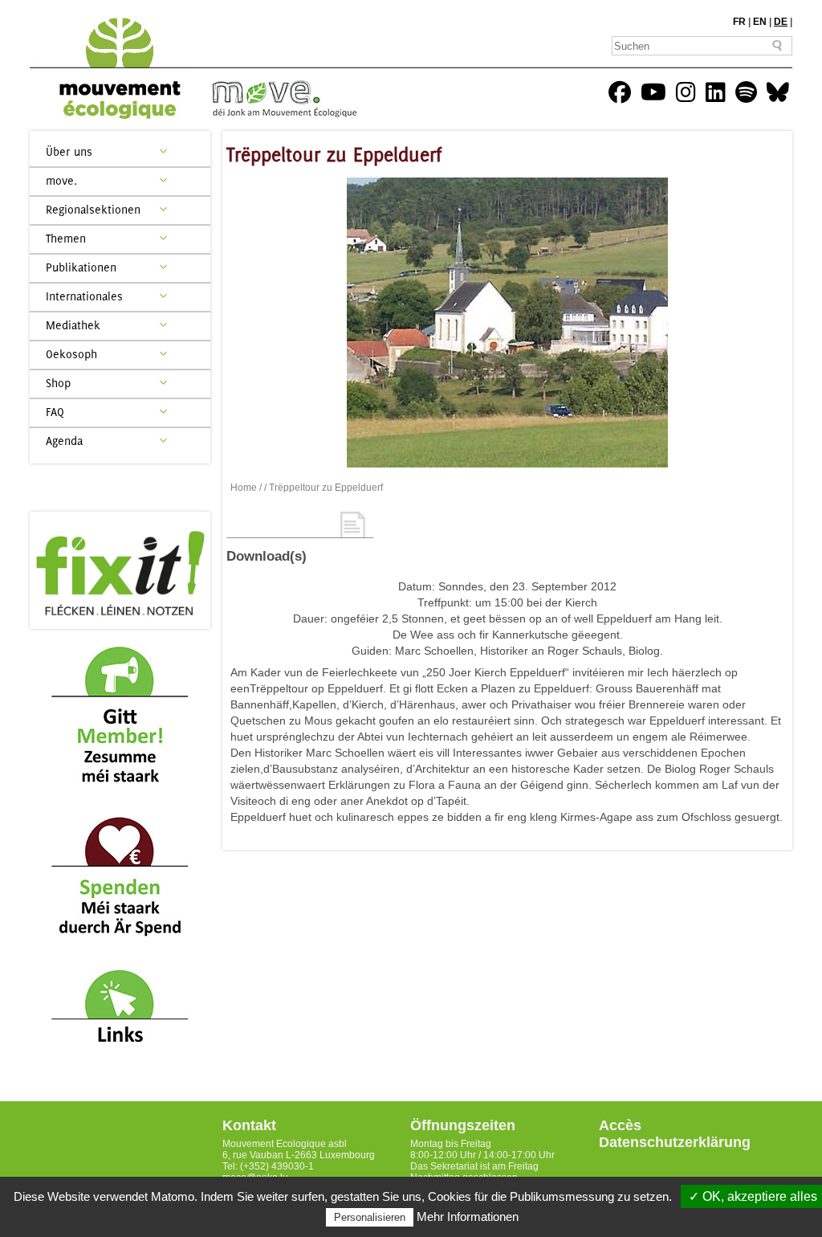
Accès (620, 1125)
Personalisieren (369, 1217)
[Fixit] (120, 570)
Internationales (84, 296)
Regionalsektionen (93, 209)
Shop (58, 383)
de (780, 21)
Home (243, 487)
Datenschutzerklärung (675, 1142)
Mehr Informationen (468, 1216)
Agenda (64, 440)
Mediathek (73, 325)
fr (739, 21)
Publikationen (81, 267)
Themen (66, 238)
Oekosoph (71, 354)
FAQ (55, 411)
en (760, 21)
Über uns (69, 151)
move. (61, 180)
